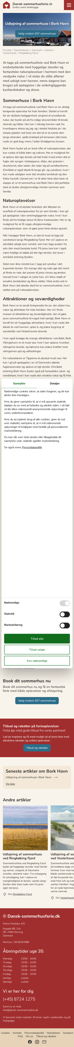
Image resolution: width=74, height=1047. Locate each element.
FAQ (20, 1036)
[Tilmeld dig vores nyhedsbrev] (44, 1042)
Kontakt (17, 1033)
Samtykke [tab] (19, 383)
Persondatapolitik (34, 1033)
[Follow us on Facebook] (30, 1042)
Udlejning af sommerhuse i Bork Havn (29, 777)
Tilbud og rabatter (46, 1036)
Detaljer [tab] (55, 383)
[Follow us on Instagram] (37, 1042)
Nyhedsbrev (53, 1033)
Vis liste (10, 784)
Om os (29, 1036)
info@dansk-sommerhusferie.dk (20, 1010)
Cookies (5, 1033)
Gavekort (68, 1033)
